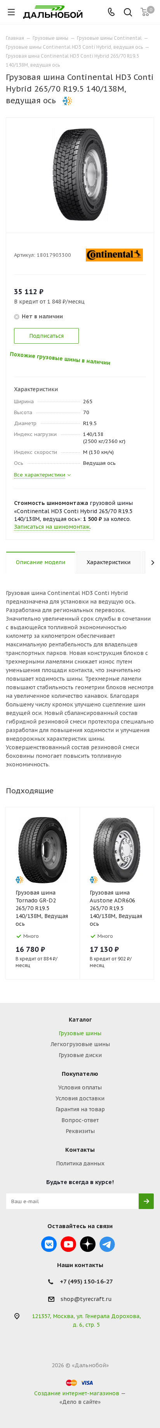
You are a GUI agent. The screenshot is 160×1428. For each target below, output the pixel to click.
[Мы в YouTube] (68, 1244)
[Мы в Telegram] (107, 1244)
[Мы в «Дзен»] (88, 1244)
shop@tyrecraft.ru (86, 1299)
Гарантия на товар (80, 1109)
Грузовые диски (80, 1055)
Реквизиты (80, 1131)
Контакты (80, 1149)
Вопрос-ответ (80, 1120)
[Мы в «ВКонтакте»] (49, 1244)
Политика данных (80, 1163)
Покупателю (80, 1073)
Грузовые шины (80, 1033)
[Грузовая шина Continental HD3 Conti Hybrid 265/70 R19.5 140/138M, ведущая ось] (80, 174)
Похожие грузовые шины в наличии (66, 362)
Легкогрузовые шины (80, 1044)
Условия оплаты (80, 1087)
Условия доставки (80, 1098)
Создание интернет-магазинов (76, 1393)
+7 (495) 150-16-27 (86, 1281)
